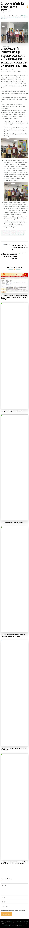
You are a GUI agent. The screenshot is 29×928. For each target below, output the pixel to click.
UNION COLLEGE (20, 234)
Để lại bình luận (22, 71)
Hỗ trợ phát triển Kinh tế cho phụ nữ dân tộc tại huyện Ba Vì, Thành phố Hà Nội (14, 862)
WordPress (21, 925)
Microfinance (23, 231)
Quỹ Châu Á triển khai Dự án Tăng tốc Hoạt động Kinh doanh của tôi (13, 635)
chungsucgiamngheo (6, 69)
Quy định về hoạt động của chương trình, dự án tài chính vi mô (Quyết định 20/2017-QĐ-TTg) (14, 297)
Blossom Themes (8, 925)
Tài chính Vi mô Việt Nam (18, 233)
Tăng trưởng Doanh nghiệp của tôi (12, 523)
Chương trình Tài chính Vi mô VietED (12, 6)
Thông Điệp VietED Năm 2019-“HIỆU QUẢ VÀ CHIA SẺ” (14, 749)
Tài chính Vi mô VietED (8, 234)
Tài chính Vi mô (5, 46)
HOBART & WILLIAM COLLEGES (10, 231)
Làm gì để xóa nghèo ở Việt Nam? (11, 411)
